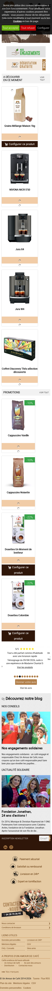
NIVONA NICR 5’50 (19, 189)
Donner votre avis (26, 682)
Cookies (17, 21)
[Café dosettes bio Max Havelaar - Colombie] (18, 595)
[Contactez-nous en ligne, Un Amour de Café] (26, 904)
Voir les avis (26, 687)
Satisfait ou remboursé (29, 866)
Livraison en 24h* (29, 874)
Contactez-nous (25, 965)
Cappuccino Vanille (18, 435)
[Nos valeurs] (26, 51)
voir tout (44, 392)
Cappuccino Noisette (18, 492)
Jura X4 (20, 249)
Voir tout (42, 78)
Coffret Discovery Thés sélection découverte (20, 370)
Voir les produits (25, 667)
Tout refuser (28, 28)
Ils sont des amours (32, 963)
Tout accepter (11, 28)
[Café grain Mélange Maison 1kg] (20, 104)
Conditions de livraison (11, 927)
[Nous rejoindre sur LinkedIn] (5, 847)
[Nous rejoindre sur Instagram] (11, 847)
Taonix (36, 978)
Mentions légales (9, 944)
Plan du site (6, 983)
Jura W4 (19, 309)
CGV (29, 944)
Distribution (9, 965)
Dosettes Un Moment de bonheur (18, 551)
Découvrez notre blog (24, 698)
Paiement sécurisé (29, 859)
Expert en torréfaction (29, 881)
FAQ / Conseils (8, 948)
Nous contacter (8, 923)
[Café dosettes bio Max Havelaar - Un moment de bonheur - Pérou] (18, 529)
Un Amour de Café (12, 963)
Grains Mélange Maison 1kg (19, 125)
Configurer (43, 28)
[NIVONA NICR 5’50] (20, 168)
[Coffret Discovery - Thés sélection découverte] (20, 347)
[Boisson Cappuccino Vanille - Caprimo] (18, 415)
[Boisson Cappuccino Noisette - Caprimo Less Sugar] (18, 472)
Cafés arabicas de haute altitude (15, 960)
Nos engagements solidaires (22, 748)
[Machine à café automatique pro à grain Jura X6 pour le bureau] (20, 228)
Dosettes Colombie (18, 615)
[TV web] (26, 64)
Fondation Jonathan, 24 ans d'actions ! (16, 813)
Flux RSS (45, 978)
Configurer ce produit (22, 144)
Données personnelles (11, 940)
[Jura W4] (20, 288)
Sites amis (31, 948)
